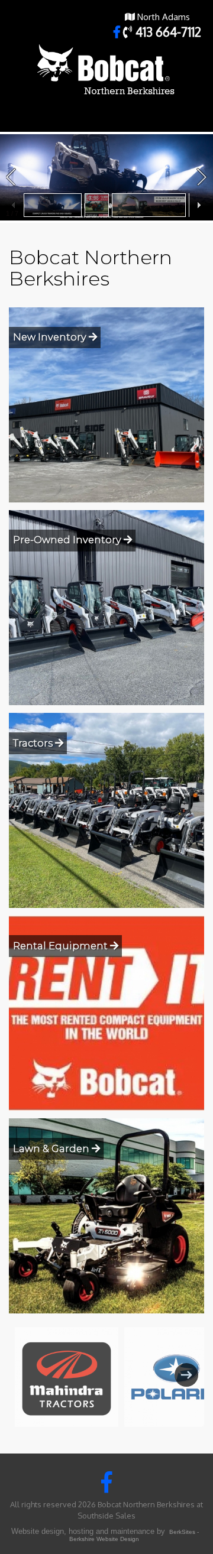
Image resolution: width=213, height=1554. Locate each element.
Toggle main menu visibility (195, 117)
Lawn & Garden (52, 1148)
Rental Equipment (61, 946)
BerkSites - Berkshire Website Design (134, 1535)
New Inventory (51, 337)
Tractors (34, 743)
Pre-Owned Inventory (68, 540)
